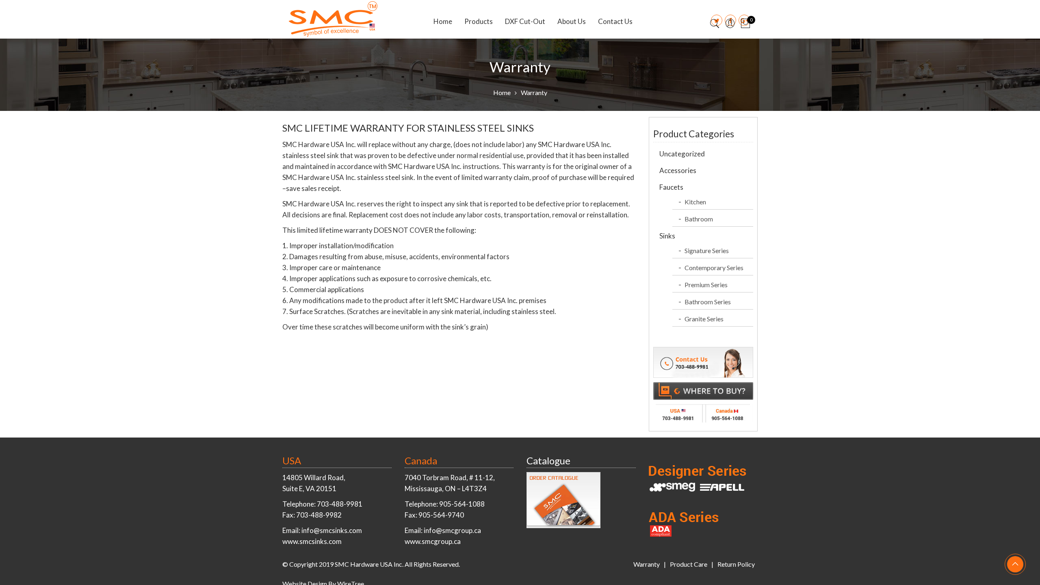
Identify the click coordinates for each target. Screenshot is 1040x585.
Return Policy (736, 564)
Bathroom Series (708, 302)
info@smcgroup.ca (452, 530)
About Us (571, 21)
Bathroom (699, 219)
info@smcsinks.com (331, 530)
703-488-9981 (339, 504)
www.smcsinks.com (312, 541)
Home (442, 21)
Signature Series (707, 250)
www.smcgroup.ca (433, 541)
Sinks (667, 236)
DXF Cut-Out (525, 21)
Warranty (646, 564)
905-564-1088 (462, 504)
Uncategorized (682, 154)
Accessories (677, 170)
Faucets (671, 187)
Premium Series (706, 284)
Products (478, 21)
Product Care (688, 564)
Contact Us (615, 21)
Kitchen (695, 202)
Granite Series (704, 319)
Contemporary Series (714, 267)
